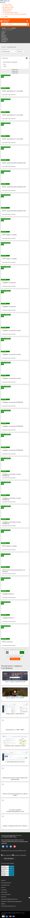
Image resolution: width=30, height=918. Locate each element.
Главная (3, 32)
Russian (8, 28)
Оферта (3, 903)
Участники (4, 889)
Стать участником (5, 894)
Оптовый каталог (5, 885)
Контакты (4, 41)
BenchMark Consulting (11, 912)
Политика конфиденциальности (9, 899)
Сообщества (4, 39)
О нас (2, 33)
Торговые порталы (6, 29)
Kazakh (4, 28)
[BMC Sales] (5, 0)
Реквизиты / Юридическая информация (11, 901)
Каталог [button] (3, 35)
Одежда (5, 66)
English (14, 28)
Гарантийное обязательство (8, 906)
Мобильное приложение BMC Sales (13, 851)
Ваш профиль (9, 858)
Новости (3, 36)
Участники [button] (4, 38)
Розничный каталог (6, 882)
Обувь (4, 64)
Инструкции (4, 892)
